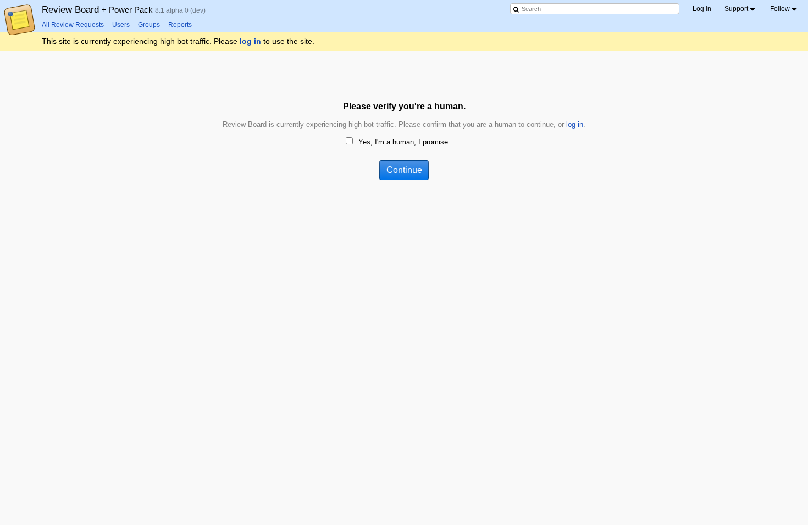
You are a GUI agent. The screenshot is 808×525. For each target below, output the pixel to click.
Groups (149, 25)
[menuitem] (740, 9)
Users (121, 25)
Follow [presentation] (780, 9)
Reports (180, 25)
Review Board (98, 9)
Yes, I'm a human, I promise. (404, 142)
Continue (404, 170)
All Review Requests (73, 25)
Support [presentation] (736, 9)
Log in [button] (702, 9)
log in (250, 41)
